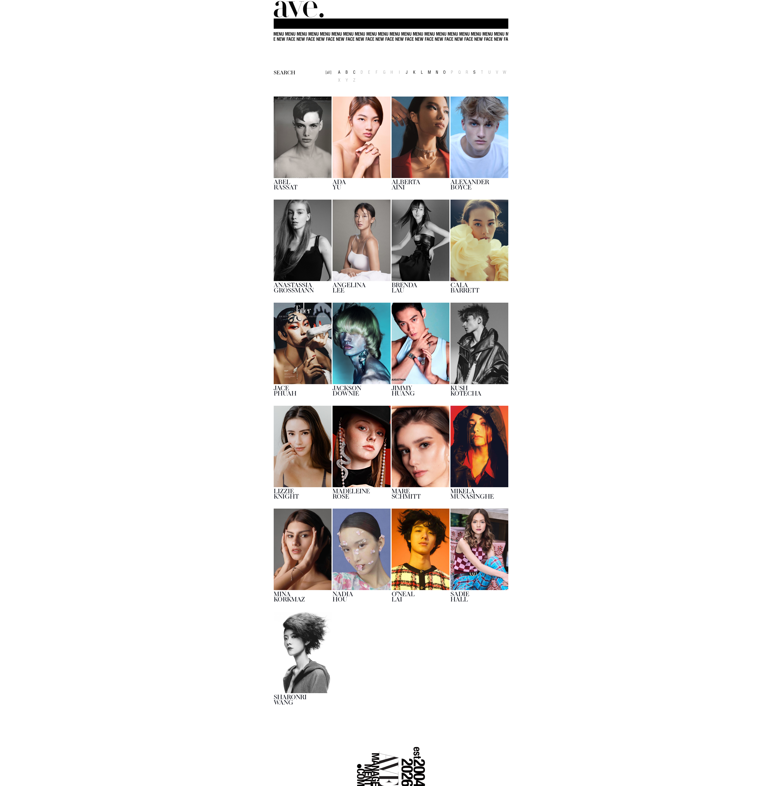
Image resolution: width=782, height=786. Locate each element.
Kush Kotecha (465, 390)
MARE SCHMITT (406, 493)
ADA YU (339, 184)
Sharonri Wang (290, 699)
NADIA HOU (343, 596)
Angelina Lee (349, 287)
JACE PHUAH (285, 390)
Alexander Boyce (469, 184)
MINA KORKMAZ (289, 596)
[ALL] (328, 73)
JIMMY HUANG (403, 390)
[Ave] (299, 9)
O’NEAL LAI (403, 596)
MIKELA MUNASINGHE (472, 493)
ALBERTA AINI (406, 184)
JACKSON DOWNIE (347, 390)
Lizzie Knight (286, 493)
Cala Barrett (464, 287)
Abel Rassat (285, 184)
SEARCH (284, 72)
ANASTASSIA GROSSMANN (294, 287)
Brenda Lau (404, 287)
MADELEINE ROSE (351, 493)
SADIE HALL (460, 596)
